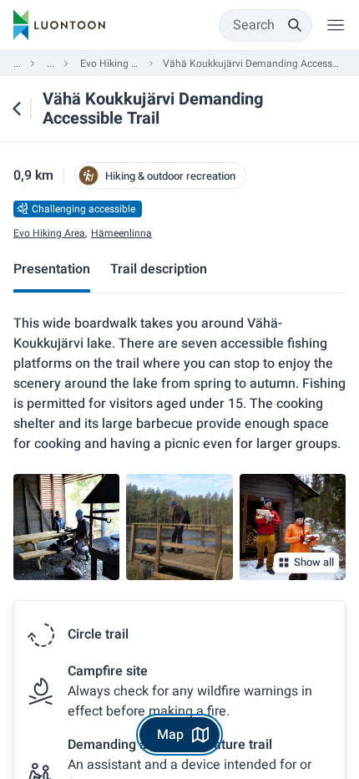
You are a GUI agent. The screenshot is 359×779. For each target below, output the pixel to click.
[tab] (51, 271)
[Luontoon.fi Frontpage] (59, 25)
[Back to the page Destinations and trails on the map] (17, 108)
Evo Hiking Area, (50, 233)
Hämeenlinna (121, 233)
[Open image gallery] (66, 527)
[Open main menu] (336, 25)
